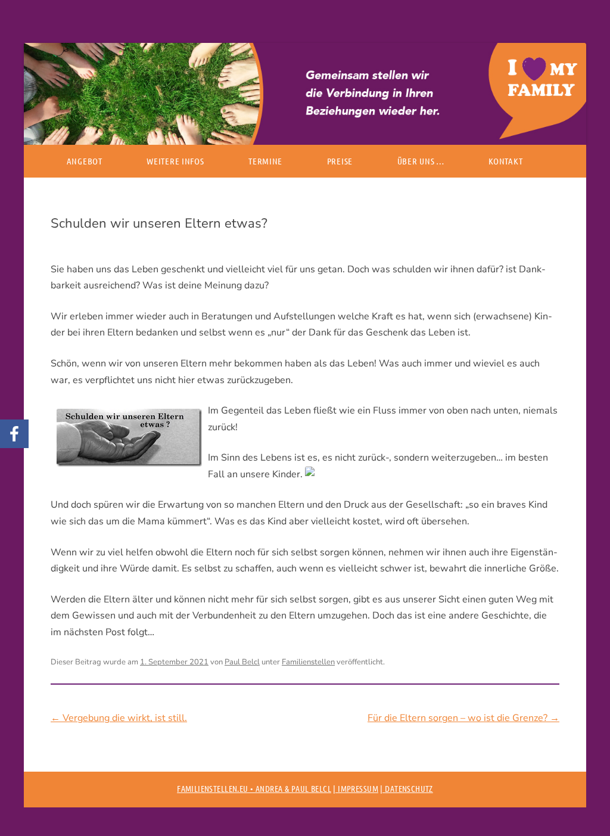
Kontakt (505, 161)
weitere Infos (175, 161)
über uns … (420, 161)
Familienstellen (308, 662)
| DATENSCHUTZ (406, 788)
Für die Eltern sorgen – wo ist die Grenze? (463, 718)
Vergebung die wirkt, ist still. (119, 718)
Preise (340, 161)
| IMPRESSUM (355, 788)
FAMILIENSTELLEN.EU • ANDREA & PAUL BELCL (254, 788)
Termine (265, 161)
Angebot (84, 161)
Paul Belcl (242, 662)
